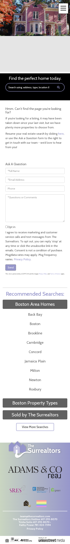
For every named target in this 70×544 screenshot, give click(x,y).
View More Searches (35, 427)
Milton (35, 370)
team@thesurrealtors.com (35, 516)
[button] (58, 87)
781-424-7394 (42, 525)
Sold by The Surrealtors (35, 415)
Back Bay (35, 314)
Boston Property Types (35, 403)
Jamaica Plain (35, 361)
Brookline (35, 333)
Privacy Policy (22, 259)
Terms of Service (55, 274)
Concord (35, 352)
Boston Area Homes (35, 304)
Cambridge (35, 342)
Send (11, 267)
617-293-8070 (49, 519)
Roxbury (35, 389)
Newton (35, 380)
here (61, 133)
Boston (35, 324)
